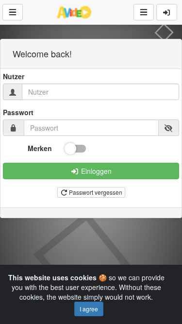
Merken (40, 148)
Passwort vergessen (94, 192)
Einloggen (95, 171)
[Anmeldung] (167, 12)
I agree (89, 309)
